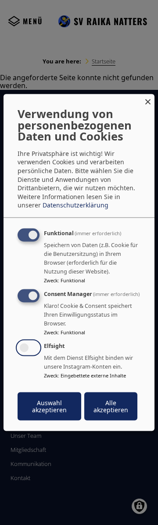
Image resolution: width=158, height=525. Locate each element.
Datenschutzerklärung (75, 205)
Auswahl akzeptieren (49, 406)
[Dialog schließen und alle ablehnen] (147, 99)
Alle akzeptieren (110, 406)
